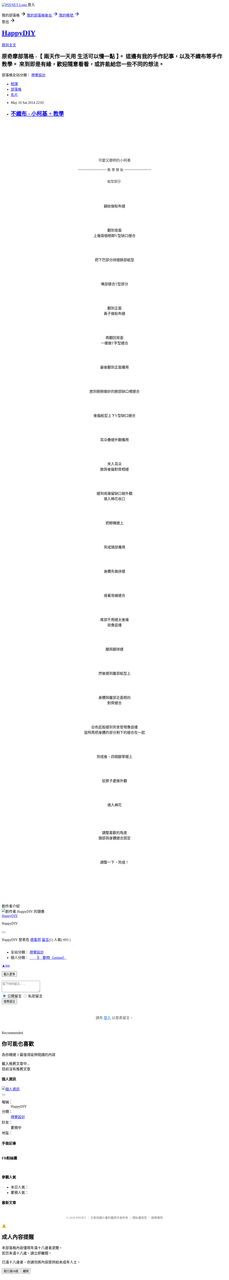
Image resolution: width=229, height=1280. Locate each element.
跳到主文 (9, 45)
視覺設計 (38, 75)
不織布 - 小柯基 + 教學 (37, 114)
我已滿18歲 (11, 1271)
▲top (6, 965)
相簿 (14, 84)
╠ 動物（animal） (48, 958)
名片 (14, 95)
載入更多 (9, 974)
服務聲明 (157, 1217)
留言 (45, 940)
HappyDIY (19, 33)
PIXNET (81, 1217)
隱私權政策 (139, 1217)
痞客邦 (35, 940)
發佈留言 (9, 1001)
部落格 (16, 89)
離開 (26, 1271)
